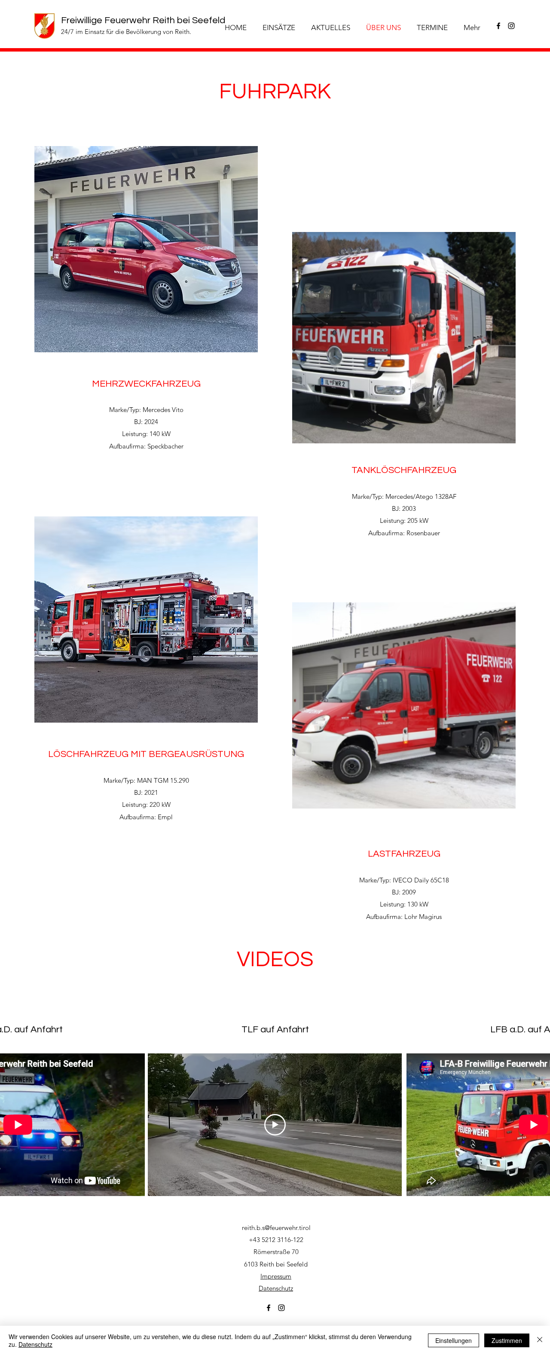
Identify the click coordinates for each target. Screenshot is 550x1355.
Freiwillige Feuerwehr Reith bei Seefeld (143, 20)
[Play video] (275, 1124)
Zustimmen (507, 1340)
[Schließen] (540, 1340)
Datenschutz (276, 1288)
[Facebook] (498, 25)
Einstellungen (453, 1340)
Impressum (275, 1276)
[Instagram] (511, 25)
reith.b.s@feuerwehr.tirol (276, 1228)
